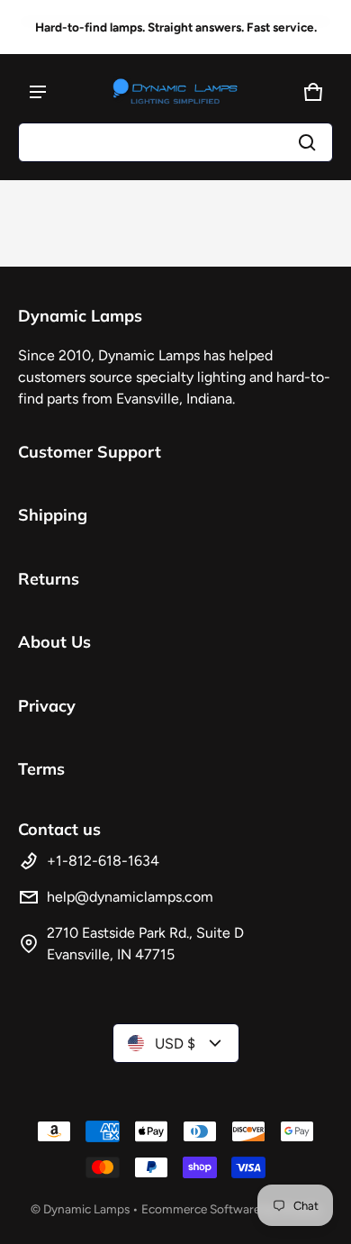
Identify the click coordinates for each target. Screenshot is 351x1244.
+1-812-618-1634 (103, 860)
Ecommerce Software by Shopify (231, 1209)
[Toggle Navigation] (38, 92)
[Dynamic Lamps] (175, 92)
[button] (175, 142)
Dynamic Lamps (86, 1209)
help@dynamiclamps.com (130, 896)
